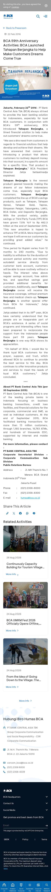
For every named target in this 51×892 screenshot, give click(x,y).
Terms (44, 839)
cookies (15, 7)
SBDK (6, 839)
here (5, 868)
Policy (25, 839)
